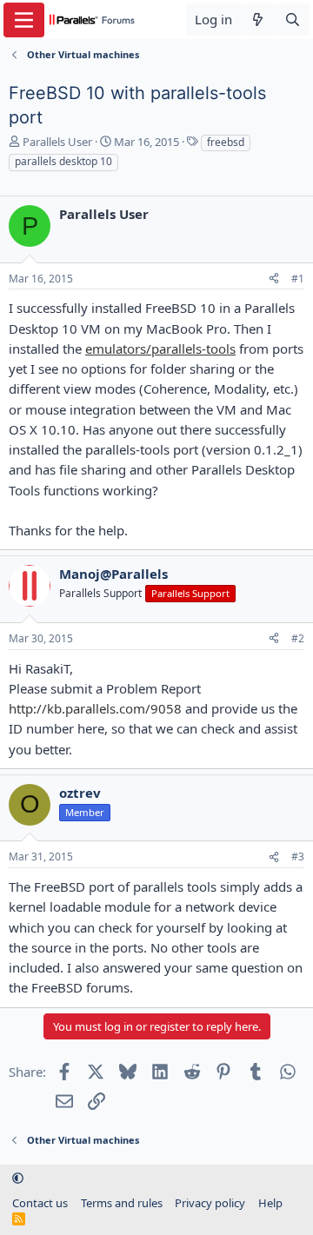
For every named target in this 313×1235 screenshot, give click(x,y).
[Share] (274, 279)
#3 (297, 856)
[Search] (293, 19)
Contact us (40, 1203)
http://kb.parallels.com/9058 (95, 708)
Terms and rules (122, 1203)
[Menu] (23, 20)
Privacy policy (210, 1203)
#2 (297, 638)
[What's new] (258, 19)
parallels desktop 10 (63, 161)
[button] (18, 1177)
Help (270, 1203)
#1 (297, 278)
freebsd (225, 142)
